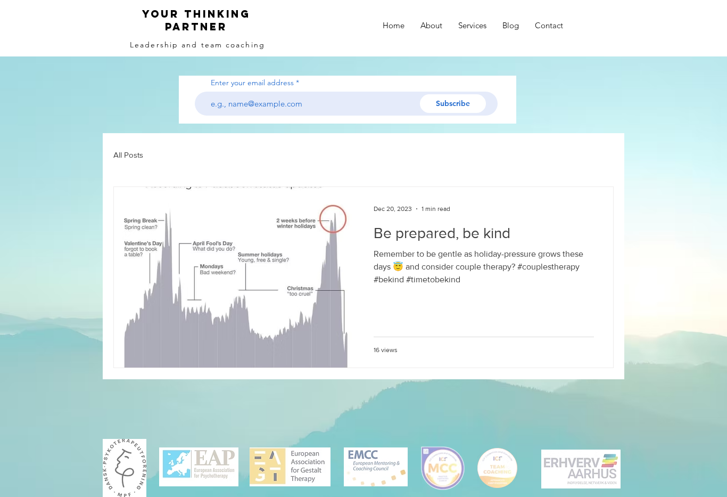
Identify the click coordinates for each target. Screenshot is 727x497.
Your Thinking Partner (196, 20)
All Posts (128, 154)
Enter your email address (252, 82)
